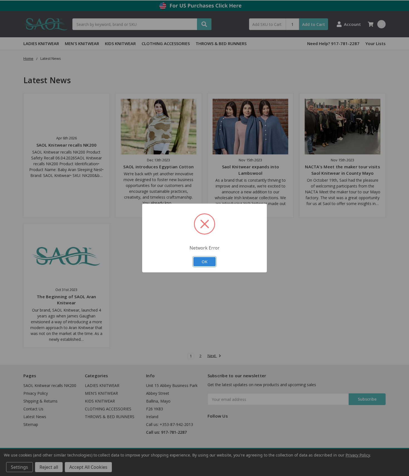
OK (204, 261)
